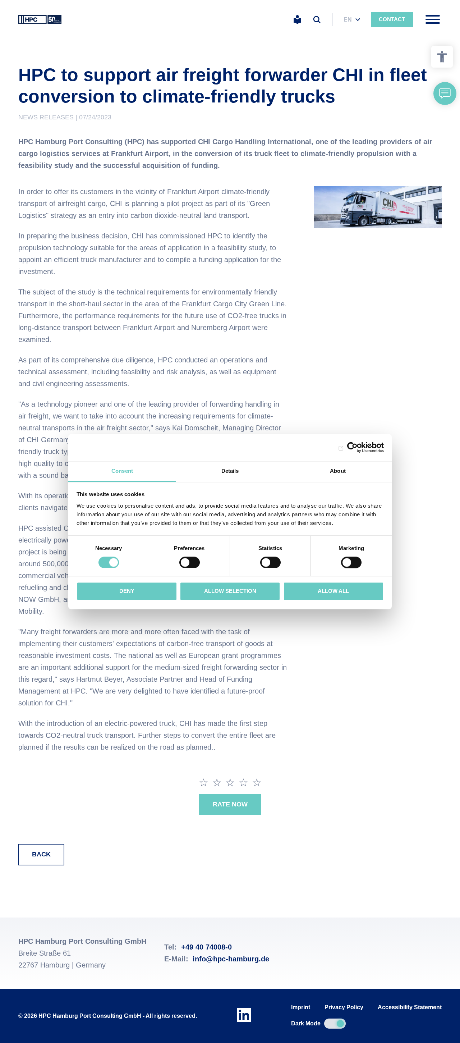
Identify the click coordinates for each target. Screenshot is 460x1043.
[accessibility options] (442, 57)
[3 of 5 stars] (230, 782)
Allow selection (230, 591)
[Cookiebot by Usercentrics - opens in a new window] (352, 447)
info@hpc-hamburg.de (231, 959)
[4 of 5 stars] (243, 782)
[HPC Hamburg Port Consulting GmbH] (39, 19)
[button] (444, 93)
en (348, 20)
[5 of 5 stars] (256, 782)
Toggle (335, 1024)
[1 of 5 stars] (203, 782)
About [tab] (338, 471)
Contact (392, 19)
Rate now (230, 804)
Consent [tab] (122, 471)
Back (41, 854)
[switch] (189, 562)
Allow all (333, 591)
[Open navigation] (433, 19)
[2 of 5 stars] (217, 782)
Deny (126, 591)
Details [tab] (230, 471)
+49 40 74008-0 (206, 947)
